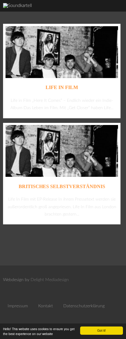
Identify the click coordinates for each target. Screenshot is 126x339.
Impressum (18, 306)
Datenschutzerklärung (84, 306)
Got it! (101, 330)
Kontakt (45, 306)
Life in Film (62, 87)
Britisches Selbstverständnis (62, 186)
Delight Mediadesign (50, 280)
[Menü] (115, 12)
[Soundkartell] (17, 5)
